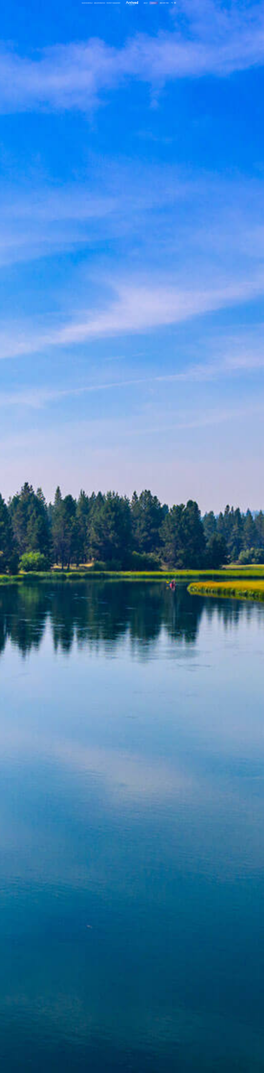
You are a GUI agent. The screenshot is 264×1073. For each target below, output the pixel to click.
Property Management (113, 3)
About (145, 3)
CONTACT (153, 3)
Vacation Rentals (87, 3)
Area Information (99, 3)
